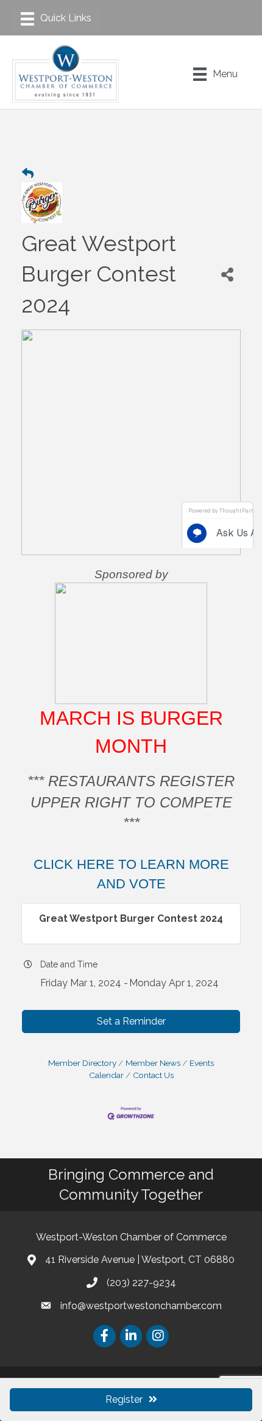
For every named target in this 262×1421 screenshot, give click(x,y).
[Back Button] (28, 173)
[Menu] (56, 19)
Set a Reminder (131, 1021)
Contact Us (153, 1075)
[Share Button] (227, 274)
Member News (153, 1063)
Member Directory (82, 1063)
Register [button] (124, 1399)
